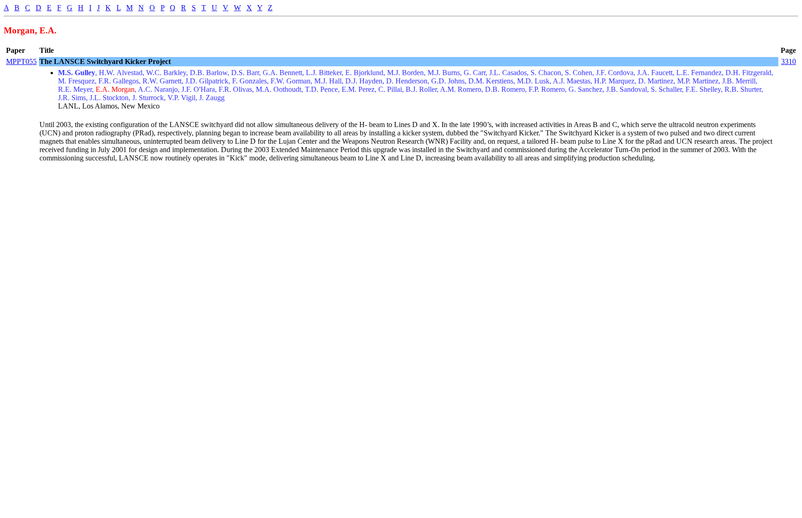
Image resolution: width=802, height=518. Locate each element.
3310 (788, 61)
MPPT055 (21, 61)
